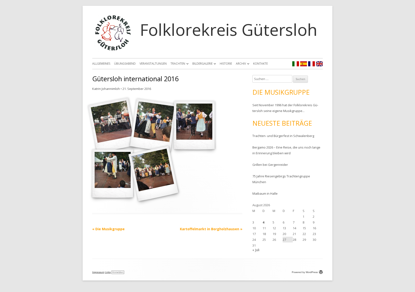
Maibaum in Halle (265, 193)
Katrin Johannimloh (106, 89)
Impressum (98, 272)
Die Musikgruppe (108, 229)
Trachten (178, 64)
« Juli (255, 250)
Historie (226, 64)
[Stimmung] (112, 173)
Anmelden (117, 272)
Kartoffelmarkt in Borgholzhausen (211, 229)
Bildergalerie (202, 64)
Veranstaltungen (153, 64)
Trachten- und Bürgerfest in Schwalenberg (283, 136)
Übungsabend (125, 64)
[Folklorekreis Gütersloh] (113, 50)
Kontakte (260, 64)
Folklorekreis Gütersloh (228, 29)
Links (108, 272)
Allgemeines (101, 64)
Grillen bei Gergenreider (270, 164)
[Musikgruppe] (112, 125)
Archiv (241, 64)
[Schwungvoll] (153, 125)
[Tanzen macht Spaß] (194, 125)
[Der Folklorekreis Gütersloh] (153, 173)
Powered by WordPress (305, 272)
